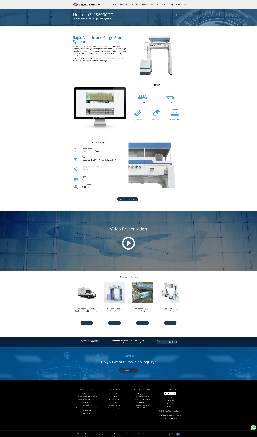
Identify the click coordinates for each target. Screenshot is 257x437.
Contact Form (170, 401)
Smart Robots (87, 413)
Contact (164, 5)
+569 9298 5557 (169, 406)
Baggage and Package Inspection (87, 399)
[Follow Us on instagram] (171, 393)
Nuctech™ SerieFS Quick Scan (114, 310)
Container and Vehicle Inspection (87, 397)
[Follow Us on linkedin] (168, 393)
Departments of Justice (114, 399)
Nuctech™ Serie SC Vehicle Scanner (170, 310)
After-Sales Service (170, 398)
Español (178, 5)
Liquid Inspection (87, 411)
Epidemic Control (87, 394)
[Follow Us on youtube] (174, 393)
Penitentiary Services (114, 405)
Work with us (170, 403)
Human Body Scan (87, 405)
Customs (114, 397)
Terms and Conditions (169, 421)
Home (114, 5)
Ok (178, 434)
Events (115, 402)
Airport (115, 394)
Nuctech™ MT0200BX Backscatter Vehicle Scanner (86, 310)
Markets (134, 5)
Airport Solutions (87, 402)
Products (124, 5)
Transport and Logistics (115, 408)
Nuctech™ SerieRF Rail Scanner (142, 310)
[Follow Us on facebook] (165, 393)
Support (144, 5)
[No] (254, 434)
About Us (154, 5)
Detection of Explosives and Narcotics (87, 408)
